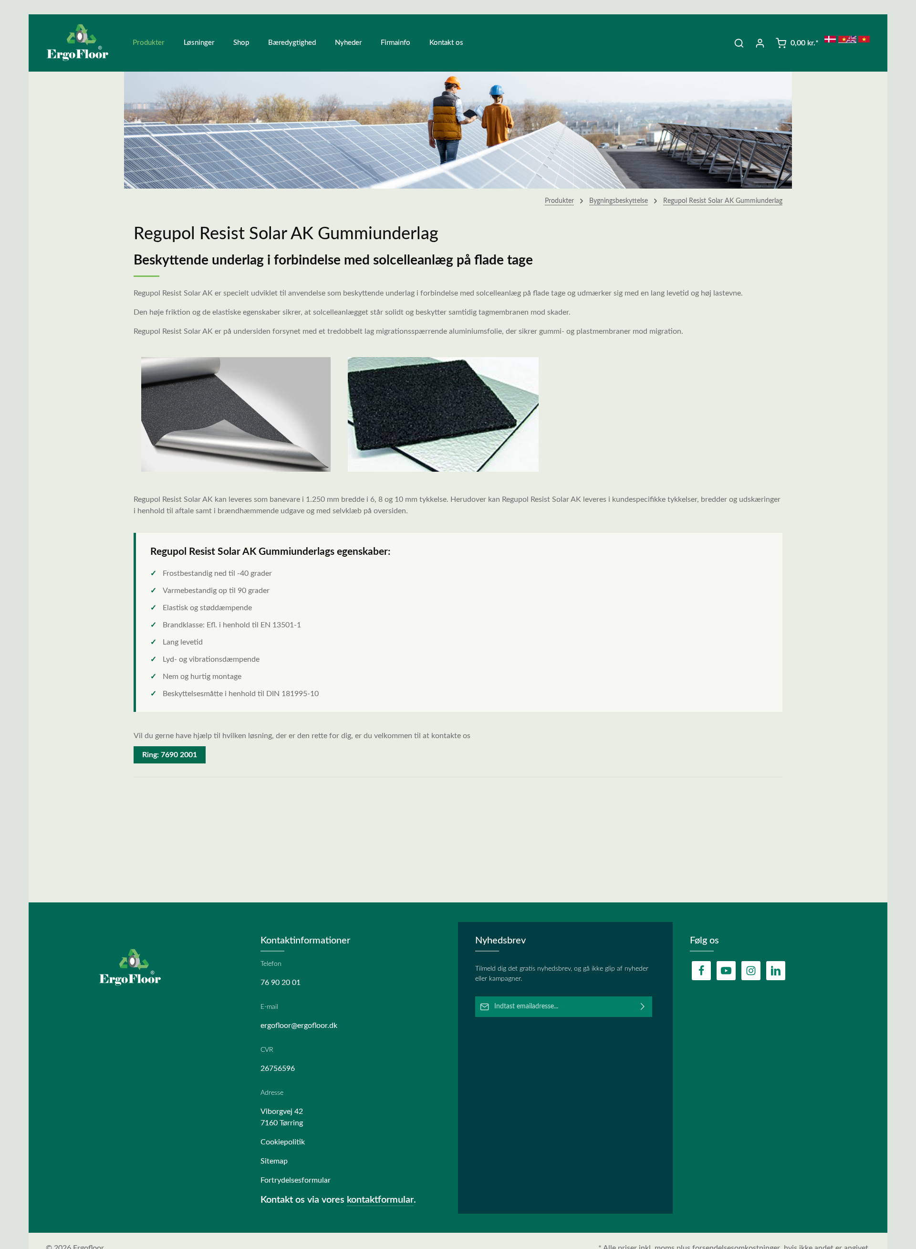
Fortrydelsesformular (295, 1180)
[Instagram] (750, 970)
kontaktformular (380, 1200)
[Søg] (739, 43)
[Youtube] (726, 970)
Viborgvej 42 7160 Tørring (281, 1117)
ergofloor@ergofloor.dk (298, 1025)
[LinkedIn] (775, 970)
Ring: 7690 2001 (169, 755)
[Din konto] (760, 43)
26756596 (277, 1068)
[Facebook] (701, 970)
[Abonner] (643, 1006)
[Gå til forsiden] (83, 43)
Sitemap (274, 1161)
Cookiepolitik (282, 1142)
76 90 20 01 (280, 982)
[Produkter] (148, 43)
